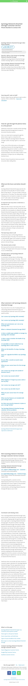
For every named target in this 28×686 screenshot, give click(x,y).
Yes (16, 665)
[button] (26, 1)
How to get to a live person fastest (9, 634)
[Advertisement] (14, 82)
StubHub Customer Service (8, 654)
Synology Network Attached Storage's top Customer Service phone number (11, 630)
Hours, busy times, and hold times (9, 636)
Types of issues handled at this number (11, 638)
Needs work (21, 665)
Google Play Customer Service (8, 652)
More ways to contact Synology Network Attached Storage (13, 641)
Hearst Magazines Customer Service (10, 650)
